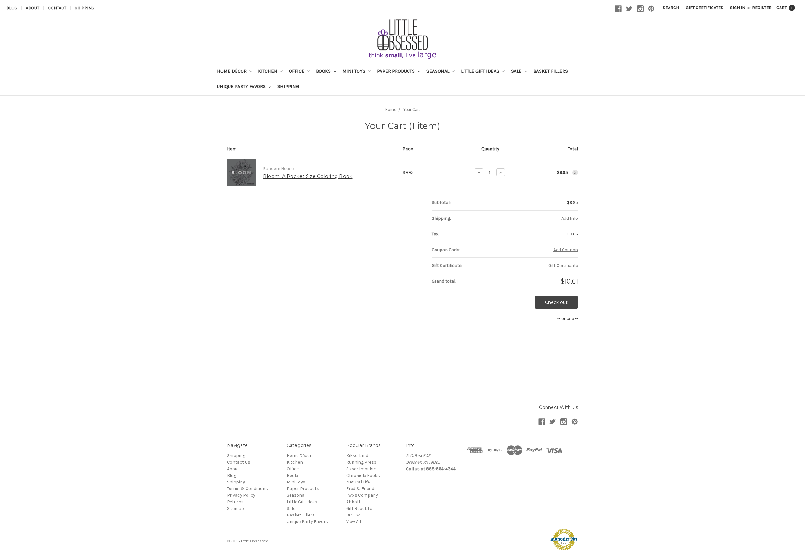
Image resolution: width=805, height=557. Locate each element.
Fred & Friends (361, 488)
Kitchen (268, 71)
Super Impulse (361, 469)
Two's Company (362, 495)
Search (671, 7)
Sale (517, 71)
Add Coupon (565, 249)
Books (324, 71)
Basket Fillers (550, 71)
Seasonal (438, 71)
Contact (57, 8)
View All (353, 521)
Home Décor (232, 71)
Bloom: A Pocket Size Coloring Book (308, 176)
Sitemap (235, 508)
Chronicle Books (363, 475)
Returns (235, 502)
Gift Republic (359, 508)
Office (297, 71)
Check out (556, 302)
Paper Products (396, 71)
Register (762, 7)
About (32, 8)
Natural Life (358, 482)
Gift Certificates (704, 7)
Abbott (353, 502)
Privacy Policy (241, 495)
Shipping (84, 8)
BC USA (353, 515)
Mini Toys (354, 71)
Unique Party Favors (242, 86)
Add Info (569, 218)
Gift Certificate (563, 265)
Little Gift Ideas (481, 71)
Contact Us (238, 462)
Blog (11, 8)
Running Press (361, 462)
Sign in (737, 7)
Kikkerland (357, 455)
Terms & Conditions (247, 488)
